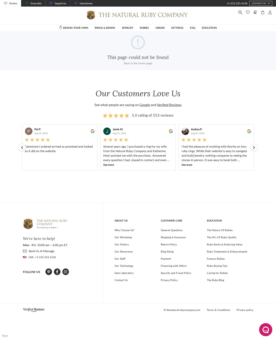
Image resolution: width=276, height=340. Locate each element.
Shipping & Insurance (173, 237)
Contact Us (121, 280)
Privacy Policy (169, 280)
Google (145, 105)
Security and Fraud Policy (176, 272)
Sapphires (60, 3)
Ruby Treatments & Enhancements (227, 251)
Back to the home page (138, 63)
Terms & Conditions (218, 309)
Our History (122, 244)
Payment (166, 258)
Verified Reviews (169, 105)
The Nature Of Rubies (220, 230)
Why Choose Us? (124, 230)
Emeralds (36, 3)
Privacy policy (245, 309)
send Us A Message (41, 251)
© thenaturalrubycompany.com (182, 309)
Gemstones (86, 3)
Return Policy (169, 244)
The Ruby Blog (215, 280)
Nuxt (5, 335)
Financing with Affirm (174, 265)
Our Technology (124, 265)
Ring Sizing (167, 251)
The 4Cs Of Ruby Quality (221, 237)
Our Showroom (124, 251)
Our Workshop (123, 237)
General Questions (171, 230)
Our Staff (120, 258)
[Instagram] (65, 272)
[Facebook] (57, 272)
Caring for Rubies (217, 272)
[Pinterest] (48, 272)
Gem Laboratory (124, 272)
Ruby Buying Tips (217, 265)
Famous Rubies (216, 258)
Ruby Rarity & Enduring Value (224, 244)
